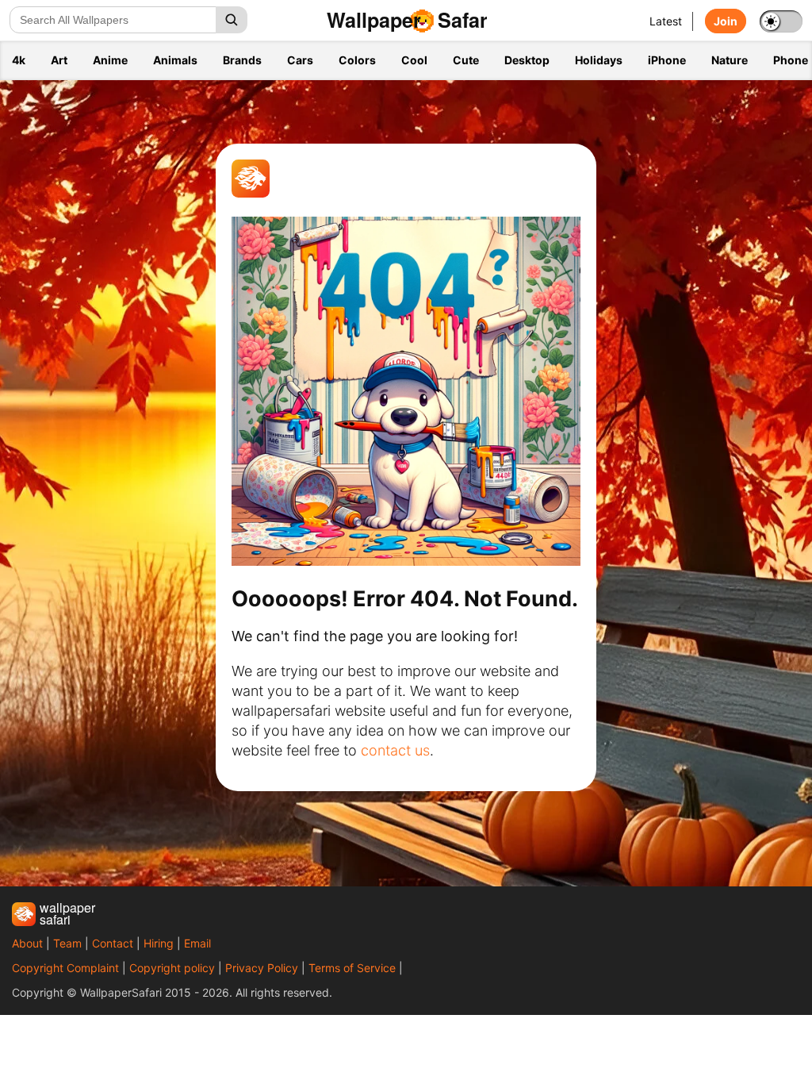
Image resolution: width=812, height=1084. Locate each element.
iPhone (667, 60)
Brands (242, 60)
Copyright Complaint (65, 967)
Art (59, 60)
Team (67, 943)
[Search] (231, 19)
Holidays (598, 60)
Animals (175, 60)
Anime (110, 60)
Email (197, 943)
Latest (665, 21)
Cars (300, 60)
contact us (395, 750)
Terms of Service (352, 967)
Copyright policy (172, 967)
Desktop (527, 60)
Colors (357, 60)
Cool (414, 60)
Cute (466, 60)
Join (725, 21)
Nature (729, 60)
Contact (112, 943)
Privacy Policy (261, 967)
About (27, 943)
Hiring (159, 943)
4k (18, 60)
